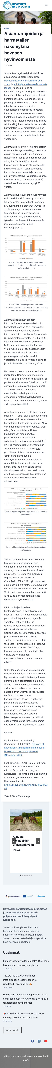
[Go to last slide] (14, 841)
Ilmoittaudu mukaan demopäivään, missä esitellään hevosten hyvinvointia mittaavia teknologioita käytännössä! (25, 998)
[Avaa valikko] (46, 5)
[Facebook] (32, 1041)
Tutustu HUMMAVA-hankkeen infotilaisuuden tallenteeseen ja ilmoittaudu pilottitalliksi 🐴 (20, 979)
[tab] (20, 875)
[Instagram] (39, 1041)
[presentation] (26, 820)
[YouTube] (46, 1041)
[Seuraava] (38, 841)
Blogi (6, 28)
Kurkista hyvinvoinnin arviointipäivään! (24, 840)
